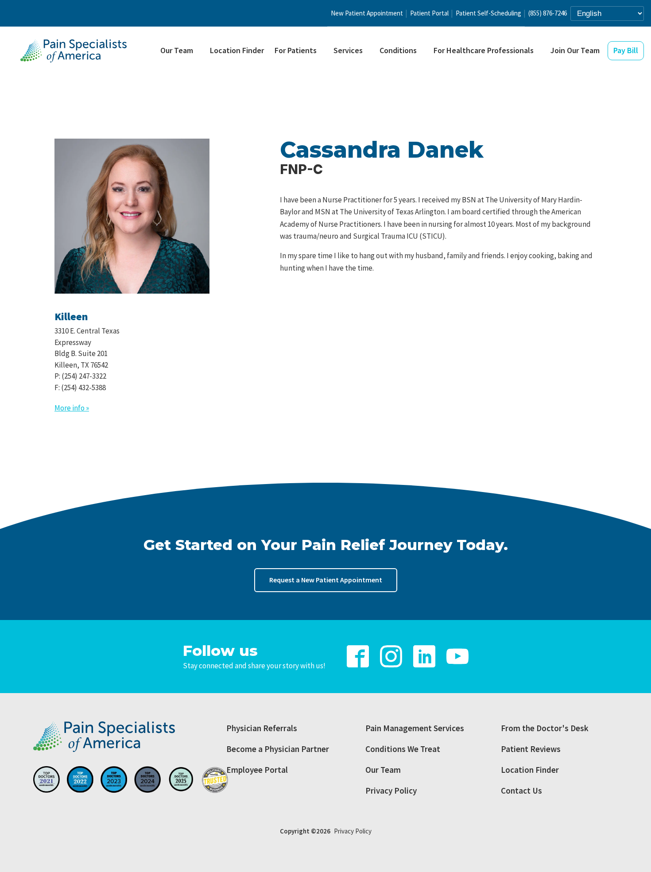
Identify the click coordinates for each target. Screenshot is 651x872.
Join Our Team (575, 50)
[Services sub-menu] (370, 51)
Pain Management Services (414, 728)
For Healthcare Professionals (484, 50)
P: (80, 376)
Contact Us (521, 790)
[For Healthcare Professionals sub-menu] (540, 51)
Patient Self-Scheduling (488, 13)
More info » (71, 408)
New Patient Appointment (367, 13)
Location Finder (237, 50)
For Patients (296, 50)
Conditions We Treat (402, 749)
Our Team (176, 50)
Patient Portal (429, 13)
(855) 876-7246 (547, 13)
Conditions (398, 50)
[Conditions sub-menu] (424, 51)
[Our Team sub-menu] (200, 51)
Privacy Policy (391, 790)
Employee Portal (257, 769)
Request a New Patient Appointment (325, 579)
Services (348, 50)
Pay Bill (625, 50)
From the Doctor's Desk (545, 728)
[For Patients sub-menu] (324, 51)
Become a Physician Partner (277, 749)
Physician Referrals (261, 728)
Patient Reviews (531, 749)
